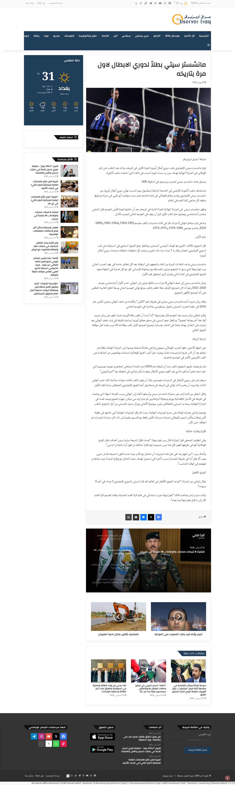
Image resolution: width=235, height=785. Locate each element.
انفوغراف (69, 36)
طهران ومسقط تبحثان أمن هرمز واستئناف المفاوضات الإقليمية (174, 553)
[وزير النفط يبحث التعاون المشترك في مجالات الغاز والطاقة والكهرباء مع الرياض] (69, 247)
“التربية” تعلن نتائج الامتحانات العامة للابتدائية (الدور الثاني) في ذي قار (44, 200)
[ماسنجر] (143, 517)
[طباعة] (128, 517)
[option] (148, 560)
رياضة (36, 36)
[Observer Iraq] (191, 19)
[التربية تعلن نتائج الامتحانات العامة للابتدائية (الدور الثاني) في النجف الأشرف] (69, 186)
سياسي (126, 36)
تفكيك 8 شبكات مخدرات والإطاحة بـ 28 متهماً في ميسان (46, 215)
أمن (116, 36)
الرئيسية (204, 36)
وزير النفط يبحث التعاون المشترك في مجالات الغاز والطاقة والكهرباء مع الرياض (44, 246)
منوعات (25, 36)
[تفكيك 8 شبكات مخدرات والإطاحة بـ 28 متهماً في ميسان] (69, 217)
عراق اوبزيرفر (168, 776)
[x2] (136, 3)
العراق (157, 36)
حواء (46, 36)
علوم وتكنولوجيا (88, 36)
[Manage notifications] (227, 778)
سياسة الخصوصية (56, 3)
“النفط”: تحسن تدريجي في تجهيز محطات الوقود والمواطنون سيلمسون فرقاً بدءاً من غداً (150, 688)
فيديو (56, 36)
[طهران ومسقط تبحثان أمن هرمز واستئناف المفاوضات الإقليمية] (148, 560)
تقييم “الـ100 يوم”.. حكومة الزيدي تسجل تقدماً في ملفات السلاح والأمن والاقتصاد (44, 169)
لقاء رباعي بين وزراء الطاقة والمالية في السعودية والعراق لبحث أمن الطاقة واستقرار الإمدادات (109, 688)
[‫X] (151, 517)
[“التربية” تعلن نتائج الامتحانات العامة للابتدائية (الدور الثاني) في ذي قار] (69, 201)
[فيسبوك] (158, 517)
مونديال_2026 (172, 36)
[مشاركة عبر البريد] (136, 517)
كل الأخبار (189, 36)
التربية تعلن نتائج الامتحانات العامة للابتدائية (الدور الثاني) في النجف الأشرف (44, 184)
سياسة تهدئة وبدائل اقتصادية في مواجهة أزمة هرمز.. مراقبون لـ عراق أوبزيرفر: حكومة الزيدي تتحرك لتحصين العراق (189, 690)
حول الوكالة (41, 3)
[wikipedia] (131, 3)
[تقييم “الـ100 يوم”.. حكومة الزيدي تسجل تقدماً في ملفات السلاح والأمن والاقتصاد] (69, 171)
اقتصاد (105, 36)
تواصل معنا (30, 3)
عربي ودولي (142, 36)
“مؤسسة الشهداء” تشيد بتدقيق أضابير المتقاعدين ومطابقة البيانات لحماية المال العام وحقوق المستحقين (44, 289)
